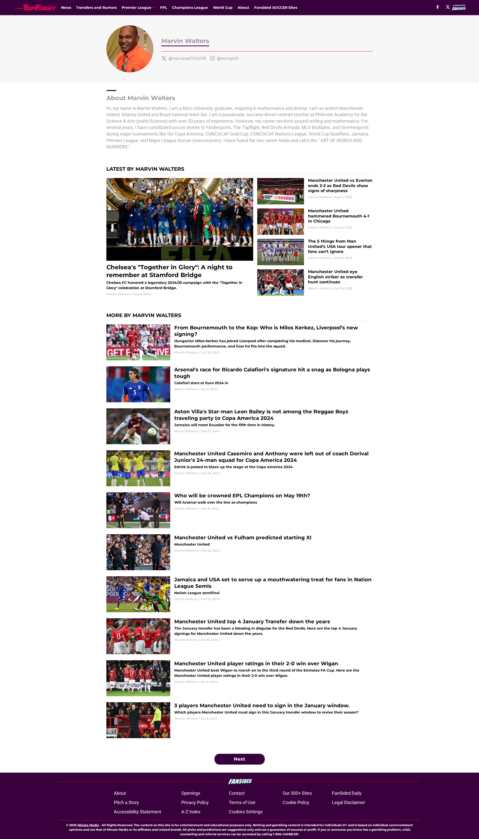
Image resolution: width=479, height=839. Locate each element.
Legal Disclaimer (348, 802)
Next (239, 759)
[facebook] (438, 7)
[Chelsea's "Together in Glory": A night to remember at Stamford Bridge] (179, 237)
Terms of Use (242, 802)
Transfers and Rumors (96, 7)
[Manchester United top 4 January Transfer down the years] (239, 636)
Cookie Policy (296, 802)
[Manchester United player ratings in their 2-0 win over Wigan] (239, 678)
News (66, 7)
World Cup (223, 7)
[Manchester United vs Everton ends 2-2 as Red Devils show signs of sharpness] (315, 191)
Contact (237, 793)
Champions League (190, 7)
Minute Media (88, 825)
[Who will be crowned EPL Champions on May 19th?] (239, 510)
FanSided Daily (347, 793)
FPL (163, 7)
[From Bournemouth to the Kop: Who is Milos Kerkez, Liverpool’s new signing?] (239, 342)
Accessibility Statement (137, 811)
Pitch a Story (126, 802)
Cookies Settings (246, 811)
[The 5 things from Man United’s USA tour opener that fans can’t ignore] (315, 252)
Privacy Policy (195, 802)
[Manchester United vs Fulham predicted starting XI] (239, 552)
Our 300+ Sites (297, 793)
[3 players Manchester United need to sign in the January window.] (239, 720)
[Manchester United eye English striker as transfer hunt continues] (315, 282)
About (243, 7)
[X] (448, 7)
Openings (190, 793)
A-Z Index (190, 811)
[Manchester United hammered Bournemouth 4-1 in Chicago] (315, 221)
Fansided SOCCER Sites (275, 7)
